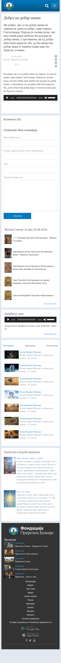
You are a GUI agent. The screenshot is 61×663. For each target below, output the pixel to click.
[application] (30, 98)
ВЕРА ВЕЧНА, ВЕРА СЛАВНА (30, 458)
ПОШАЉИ (17, 216)
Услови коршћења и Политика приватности (30, 622)
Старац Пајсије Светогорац (26, 569)
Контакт (30, 615)
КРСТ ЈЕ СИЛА (23, 492)
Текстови (30, 589)
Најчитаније (30, 346)
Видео (30, 585)
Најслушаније (52, 346)
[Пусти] (7, 97)
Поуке (30, 600)
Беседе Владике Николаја (30, 352)
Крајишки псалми (22, 561)
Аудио (30, 592)
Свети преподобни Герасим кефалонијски (33, 295)
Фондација (30, 581)
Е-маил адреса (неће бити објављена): (24, 150)
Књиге (30, 607)
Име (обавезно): (12, 137)
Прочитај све (50, 303)
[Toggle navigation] (54, 5)
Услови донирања (30, 618)
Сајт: (6, 164)
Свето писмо (30, 596)
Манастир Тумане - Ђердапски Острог (31, 546)
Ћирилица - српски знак (25, 577)
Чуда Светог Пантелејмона (26, 554)
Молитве (30, 603)
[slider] (52, 97)
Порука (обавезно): (13, 177)
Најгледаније (8, 346)
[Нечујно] (45, 97)
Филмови (19, 543)
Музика (30, 611)
